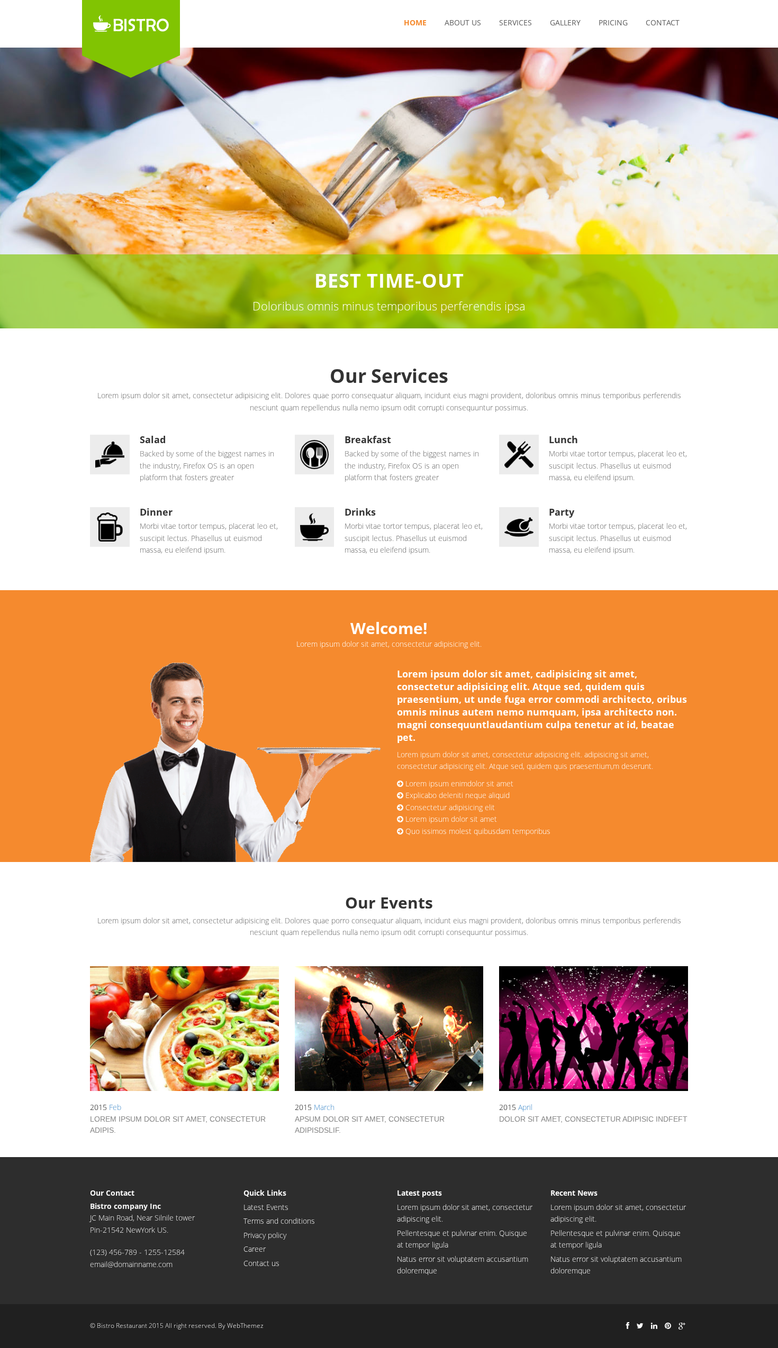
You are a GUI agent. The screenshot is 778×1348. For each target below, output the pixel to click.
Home (415, 22)
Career (254, 1249)
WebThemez (245, 1325)
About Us (463, 22)
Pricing (613, 22)
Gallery (565, 22)
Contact (663, 22)
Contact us (261, 1263)
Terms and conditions (279, 1221)
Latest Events (265, 1207)
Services (515, 22)
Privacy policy (264, 1235)
